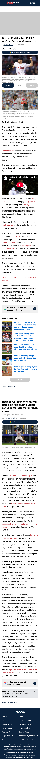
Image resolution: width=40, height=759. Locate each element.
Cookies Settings (26, 739)
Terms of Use (7, 732)
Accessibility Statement (28, 736)
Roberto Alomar (8, 243)
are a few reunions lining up (20, 476)
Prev (8, 85)
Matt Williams (16, 236)
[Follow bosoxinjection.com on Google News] (34, 308)
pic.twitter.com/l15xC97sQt (13, 584)
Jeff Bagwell (26, 246)
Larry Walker (30, 202)
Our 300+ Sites (25, 721)
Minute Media (12, 745)
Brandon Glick (9, 418)
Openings (22, 717)
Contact (5, 721)
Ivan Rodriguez (8, 249)
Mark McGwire (8, 225)
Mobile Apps (7, 724)
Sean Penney (9, 45)
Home (4, 386)
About (4, 717)
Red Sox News (12, 386)
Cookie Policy (24, 732)
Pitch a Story (7, 728)
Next (32, 85)
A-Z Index (5, 739)
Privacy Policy (24, 728)
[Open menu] (3, 3)
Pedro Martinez (8, 151)
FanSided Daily (25, 724)
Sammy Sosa (28, 205)
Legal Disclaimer (8, 736)
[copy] (14, 48)
